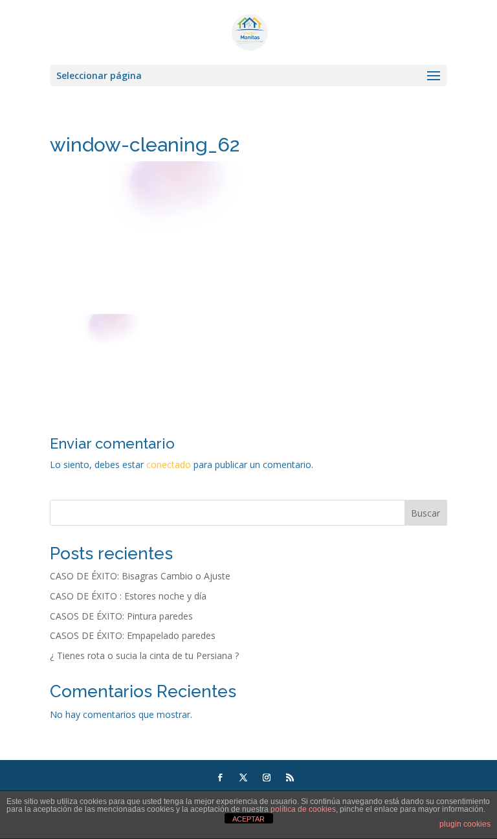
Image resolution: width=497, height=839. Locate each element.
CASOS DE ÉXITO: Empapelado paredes (132, 635)
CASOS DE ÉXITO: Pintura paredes (121, 616)
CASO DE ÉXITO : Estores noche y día (128, 596)
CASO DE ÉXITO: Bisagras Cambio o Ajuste (140, 576)
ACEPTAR (248, 819)
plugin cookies (465, 824)
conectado (168, 464)
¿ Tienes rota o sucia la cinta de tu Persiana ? (144, 655)
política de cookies (303, 809)
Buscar (425, 513)
